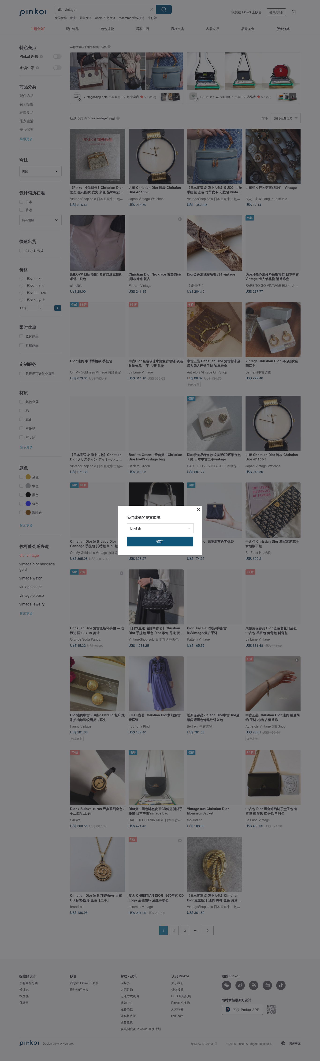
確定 (160, 541)
